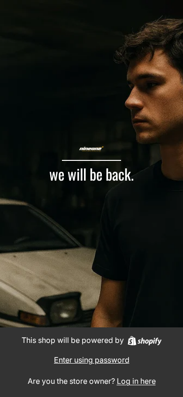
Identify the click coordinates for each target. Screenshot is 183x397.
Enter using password (92, 360)
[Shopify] (145, 341)
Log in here (136, 381)
